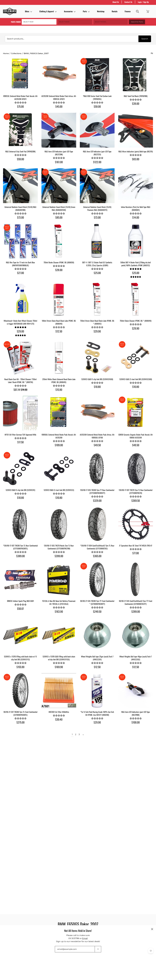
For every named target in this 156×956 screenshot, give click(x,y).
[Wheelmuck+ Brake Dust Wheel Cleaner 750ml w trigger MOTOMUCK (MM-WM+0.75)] (20, 299)
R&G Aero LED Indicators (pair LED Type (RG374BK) (135, 713)
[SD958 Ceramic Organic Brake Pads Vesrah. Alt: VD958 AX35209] (135, 413)
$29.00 (20, 331)
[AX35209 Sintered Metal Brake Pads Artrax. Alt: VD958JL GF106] (97, 413)
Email (85, 938)
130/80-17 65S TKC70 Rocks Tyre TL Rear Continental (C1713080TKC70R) (59, 547)
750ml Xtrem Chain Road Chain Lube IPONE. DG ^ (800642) (97, 322)
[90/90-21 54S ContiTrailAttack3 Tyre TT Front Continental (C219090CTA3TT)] (135, 579)
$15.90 (58, 390)
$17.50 (20, 442)
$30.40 (58, 719)
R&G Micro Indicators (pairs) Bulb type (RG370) (135, 151)
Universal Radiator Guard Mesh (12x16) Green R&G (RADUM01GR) (58, 208)
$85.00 (58, 217)
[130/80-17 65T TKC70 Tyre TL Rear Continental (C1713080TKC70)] (135, 468)
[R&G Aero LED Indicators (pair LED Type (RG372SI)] (97, 130)
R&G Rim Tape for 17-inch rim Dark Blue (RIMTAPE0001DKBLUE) (20, 264)
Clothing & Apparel (46, 11)
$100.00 (136, 722)
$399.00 (59, 556)
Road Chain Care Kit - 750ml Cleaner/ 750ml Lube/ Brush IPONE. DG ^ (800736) (20, 381)
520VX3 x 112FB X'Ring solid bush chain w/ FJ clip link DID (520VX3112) (20, 658)
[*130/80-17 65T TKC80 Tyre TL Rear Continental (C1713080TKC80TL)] (20, 524)
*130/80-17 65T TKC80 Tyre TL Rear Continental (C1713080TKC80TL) (20, 547)
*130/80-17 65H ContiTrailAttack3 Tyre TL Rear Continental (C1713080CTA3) (97, 547)
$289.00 (135, 611)
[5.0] (135, 276)
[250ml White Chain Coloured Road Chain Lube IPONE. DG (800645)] (58, 358)
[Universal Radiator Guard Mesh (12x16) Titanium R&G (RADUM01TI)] (97, 185)
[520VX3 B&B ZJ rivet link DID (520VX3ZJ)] (58, 468)
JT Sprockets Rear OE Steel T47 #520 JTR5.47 (135, 545)
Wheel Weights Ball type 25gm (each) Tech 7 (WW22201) (97, 658)
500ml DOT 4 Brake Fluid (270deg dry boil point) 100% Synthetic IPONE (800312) (135, 264)
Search (144, 39)
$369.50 (135, 500)
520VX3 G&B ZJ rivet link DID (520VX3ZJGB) (135, 379)
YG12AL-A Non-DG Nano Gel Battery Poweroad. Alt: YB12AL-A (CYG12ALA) (59, 602)
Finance (128, 11)
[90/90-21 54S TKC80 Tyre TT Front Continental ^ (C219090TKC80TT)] (97, 579)
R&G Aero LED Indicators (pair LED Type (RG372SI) (97, 153)
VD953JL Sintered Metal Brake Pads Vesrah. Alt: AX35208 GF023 (20, 97)
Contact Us (128, 2)
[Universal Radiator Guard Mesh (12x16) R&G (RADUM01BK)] (20, 185)
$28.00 (58, 270)
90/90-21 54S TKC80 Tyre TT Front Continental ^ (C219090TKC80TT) (97, 602)
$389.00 (20, 556)
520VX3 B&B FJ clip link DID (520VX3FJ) (20, 490)
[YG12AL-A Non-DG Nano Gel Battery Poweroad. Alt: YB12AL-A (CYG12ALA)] (58, 579)
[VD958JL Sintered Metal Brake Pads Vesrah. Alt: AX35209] (58, 413)
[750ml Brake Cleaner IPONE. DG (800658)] (58, 241)
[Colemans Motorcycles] (9, 11)
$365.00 (97, 556)
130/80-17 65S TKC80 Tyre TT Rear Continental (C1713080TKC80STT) (97, 491)
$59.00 (97, 106)
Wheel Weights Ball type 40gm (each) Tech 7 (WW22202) (135, 658)
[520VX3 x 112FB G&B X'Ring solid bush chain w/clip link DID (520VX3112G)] (58, 635)
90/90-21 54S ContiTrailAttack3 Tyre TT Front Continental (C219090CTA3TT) (135, 602)
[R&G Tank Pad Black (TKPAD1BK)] (135, 74)
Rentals (114, 11)
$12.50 (58, 331)
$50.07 (20, 608)
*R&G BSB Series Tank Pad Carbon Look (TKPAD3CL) (97, 97)
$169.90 (59, 667)
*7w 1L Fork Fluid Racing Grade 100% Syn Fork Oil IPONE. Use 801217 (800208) (97, 713)
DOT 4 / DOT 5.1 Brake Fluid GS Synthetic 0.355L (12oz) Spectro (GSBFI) (97, 264)
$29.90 (97, 331)
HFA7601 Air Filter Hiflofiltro (59, 711)
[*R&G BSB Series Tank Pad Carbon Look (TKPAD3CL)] (97, 74)
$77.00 (135, 553)
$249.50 (97, 611)
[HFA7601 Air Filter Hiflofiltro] (58, 690)
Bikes (27, 11)
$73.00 (20, 217)
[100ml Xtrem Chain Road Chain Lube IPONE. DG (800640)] (58, 299)
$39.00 (135, 103)
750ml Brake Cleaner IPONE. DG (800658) (59, 262)
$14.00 (135, 217)
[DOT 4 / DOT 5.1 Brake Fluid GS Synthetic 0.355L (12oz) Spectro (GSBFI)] (97, 241)
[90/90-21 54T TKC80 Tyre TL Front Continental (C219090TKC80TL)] (20, 690)
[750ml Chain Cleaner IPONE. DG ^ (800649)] (135, 299)
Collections (16, 53)
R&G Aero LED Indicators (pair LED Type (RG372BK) (59, 153)
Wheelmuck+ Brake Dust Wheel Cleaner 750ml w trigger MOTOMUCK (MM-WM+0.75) (20, 322)
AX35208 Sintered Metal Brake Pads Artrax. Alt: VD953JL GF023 (58, 97)
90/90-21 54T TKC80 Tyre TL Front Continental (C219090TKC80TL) (20, 713)
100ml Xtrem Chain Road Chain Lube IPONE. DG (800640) (59, 322)
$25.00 (97, 273)
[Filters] (151, 53)
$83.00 (135, 159)
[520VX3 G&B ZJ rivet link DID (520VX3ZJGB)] (135, 358)
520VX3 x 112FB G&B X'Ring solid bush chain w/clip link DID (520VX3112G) (59, 658)
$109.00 (59, 445)
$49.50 (97, 445)
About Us (115, 2)
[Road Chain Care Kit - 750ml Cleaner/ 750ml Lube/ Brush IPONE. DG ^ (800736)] (20, 358)
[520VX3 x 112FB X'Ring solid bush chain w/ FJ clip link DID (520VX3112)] (20, 635)
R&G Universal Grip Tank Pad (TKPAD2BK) (20, 151)
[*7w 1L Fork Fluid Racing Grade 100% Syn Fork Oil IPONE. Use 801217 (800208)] (97, 690)
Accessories (68, 11)
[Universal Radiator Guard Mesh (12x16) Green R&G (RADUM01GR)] (58, 185)
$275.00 (20, 722)
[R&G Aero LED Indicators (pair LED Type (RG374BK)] (135, 690)
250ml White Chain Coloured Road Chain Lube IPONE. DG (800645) (58, 381)
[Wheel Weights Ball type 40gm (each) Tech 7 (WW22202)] (135, 635)
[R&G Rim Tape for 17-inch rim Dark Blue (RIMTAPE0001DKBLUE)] (20, 241)
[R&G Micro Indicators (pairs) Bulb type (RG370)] (135, 130)
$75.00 (20, 106)
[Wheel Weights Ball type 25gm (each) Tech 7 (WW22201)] (97, 635)
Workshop (100, 11)
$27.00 (20, 273)
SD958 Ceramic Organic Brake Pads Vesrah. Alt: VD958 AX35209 (135, 436)
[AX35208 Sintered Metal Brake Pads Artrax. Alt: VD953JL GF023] (58, 74)
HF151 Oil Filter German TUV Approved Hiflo (20, 434)
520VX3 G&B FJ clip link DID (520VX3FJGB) (97, 379)
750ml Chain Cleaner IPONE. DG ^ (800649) (135, 320)
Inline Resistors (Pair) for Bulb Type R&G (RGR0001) (135, 208)
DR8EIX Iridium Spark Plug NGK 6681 (20, 600)
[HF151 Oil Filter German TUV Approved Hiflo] (20, 413)
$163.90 (59, 611)
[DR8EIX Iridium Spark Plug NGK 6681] (20, 579)
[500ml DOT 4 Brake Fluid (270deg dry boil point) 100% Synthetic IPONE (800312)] (135, 241)
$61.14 (20, 390)
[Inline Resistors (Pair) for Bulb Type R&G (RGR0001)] (135, 185)
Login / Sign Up (143, 2)
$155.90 (20, 667)
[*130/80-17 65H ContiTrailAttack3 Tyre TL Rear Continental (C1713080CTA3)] (97, 524)
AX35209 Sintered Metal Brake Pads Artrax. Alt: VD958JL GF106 (97, 436)
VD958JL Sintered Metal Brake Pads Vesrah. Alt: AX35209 (59, 436)
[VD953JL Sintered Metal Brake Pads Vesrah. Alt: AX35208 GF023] (20, 74)
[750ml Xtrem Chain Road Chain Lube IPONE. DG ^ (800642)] (97, 299)
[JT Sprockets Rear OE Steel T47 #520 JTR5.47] (135, 524)
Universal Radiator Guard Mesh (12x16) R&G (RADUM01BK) (20, 208)
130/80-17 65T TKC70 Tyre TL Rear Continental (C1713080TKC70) (135, 491)
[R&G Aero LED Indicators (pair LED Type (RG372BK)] (58, 130)
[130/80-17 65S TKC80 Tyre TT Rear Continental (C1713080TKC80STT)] (97, 468)
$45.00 (58, 106)
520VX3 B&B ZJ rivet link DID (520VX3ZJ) (59, 490)
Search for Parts (137, 22)
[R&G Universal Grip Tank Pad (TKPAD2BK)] (20, 130)
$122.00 (97, 162)
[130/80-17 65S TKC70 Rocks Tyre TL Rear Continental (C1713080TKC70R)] (58, 524)
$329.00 (97, 500)
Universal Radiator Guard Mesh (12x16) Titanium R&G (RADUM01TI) (97, 208)
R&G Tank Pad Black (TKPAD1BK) (135, 96)
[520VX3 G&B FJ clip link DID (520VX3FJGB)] (97, 358)
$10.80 (97, 387)
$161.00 (59, 162)
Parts (85, 11)
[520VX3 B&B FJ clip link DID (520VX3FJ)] (20, 468)
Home (6, 53)
